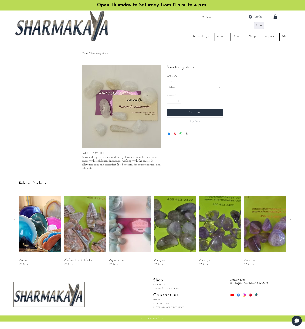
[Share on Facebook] (169, 134)
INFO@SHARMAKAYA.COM (249, 283)
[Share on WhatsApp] (181, 134)
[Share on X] (187, 134)
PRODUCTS (159, 284)
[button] (275, 16)
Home (85, 53)
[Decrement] (169, 101)
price (169, 82)
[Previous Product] (15, 220)
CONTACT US (161, 303)
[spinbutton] (174, 101)
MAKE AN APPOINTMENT (168, 307)
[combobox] (195, 88)
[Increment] (179, 101)
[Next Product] (290, 220)
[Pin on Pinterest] (175, 134)
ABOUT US (159, 299)
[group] (152, 229)
